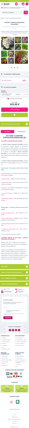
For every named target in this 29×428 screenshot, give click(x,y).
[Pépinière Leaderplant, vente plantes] (6, 4)
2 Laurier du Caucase (6, 193)
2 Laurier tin (4, 187)
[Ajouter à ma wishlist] (14, 115)
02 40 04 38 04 (19, 4)
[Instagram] (19, 330)
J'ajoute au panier (14, 109)
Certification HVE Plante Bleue (21, 341)
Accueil (2, 18)
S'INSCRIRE (8, 317)
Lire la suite (14, 34)
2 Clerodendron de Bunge (7, 198)
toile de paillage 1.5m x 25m (14, 162)
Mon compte (23, 4)
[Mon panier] (27, 4)
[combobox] (12, 12)
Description (7, 131)
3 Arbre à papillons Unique (7, 212)
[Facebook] (10, 330)
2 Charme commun (5, 178)
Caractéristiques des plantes (10, 124)
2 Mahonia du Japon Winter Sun (9, 229)
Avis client (4, 266)
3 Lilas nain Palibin (5, 223)
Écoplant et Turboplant (20, 356)
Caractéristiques (21, 131)
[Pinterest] (13, 330)
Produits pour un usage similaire (11, 272)
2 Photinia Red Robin (6, 182)
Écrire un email (16, 4)
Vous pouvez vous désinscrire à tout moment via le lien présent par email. (13, 314)
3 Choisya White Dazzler (7, 218)
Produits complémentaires (9, 284)
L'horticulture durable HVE (6, 339)
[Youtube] (16, 330)
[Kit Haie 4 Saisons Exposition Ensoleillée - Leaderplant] (14, 50)
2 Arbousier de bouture (6, 173)
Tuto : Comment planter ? (9, 278)
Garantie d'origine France (20, 343)
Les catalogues (4, 345)
